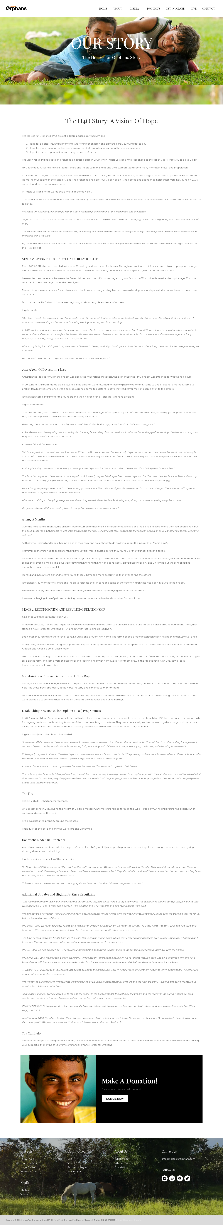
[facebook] (165, 1178)
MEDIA (134, 8)
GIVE (194, 8)
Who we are (122, 1163)
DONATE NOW (115, 1098)
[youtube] (180, 1178)
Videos (24, 1194)
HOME (103, 8)
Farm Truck (27, 1158)
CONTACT (208, 8)
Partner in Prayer (77, 1167)
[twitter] (187, 1178)
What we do (122, 1158)
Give (70, 1158)
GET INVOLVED (175, 8)
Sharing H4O (75, 1171)
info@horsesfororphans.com (178, 1158)
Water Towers (28, 1171)
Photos (24, 1190)
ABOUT (117, 8)
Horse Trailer (27, 1167)
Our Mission (121, 1167)
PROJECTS (153, 8)
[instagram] (172, 1178)
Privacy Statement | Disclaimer (129, 1220)
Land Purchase (29, 1163)
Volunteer (73, 1163)
